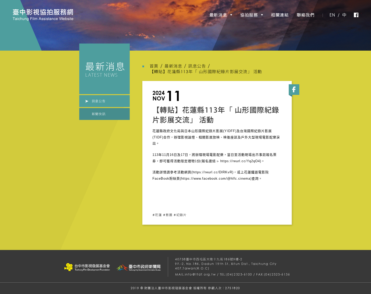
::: (9, 11)
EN (332, 15)
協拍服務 (249, 15)
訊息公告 (98, 101)
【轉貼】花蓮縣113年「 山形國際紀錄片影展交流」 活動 (206, 71)
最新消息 (218, 15)
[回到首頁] (43, 15)
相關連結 (280, 15)
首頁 (154, 66)
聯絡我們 (305, 15)
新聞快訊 (98, 114)
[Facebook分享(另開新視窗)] (294, 89)
